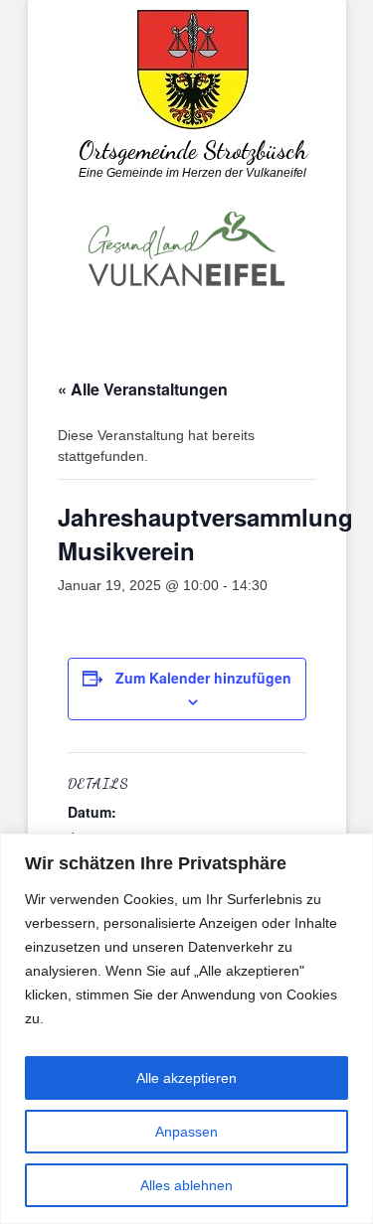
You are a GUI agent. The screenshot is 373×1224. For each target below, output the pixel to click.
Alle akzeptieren (186, 1078)
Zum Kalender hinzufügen (203, 678)
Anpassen (186, 1132)
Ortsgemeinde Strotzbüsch (193, 150)
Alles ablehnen (186, 1185)
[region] (186, 1029)
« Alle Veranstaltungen (143, 389)
